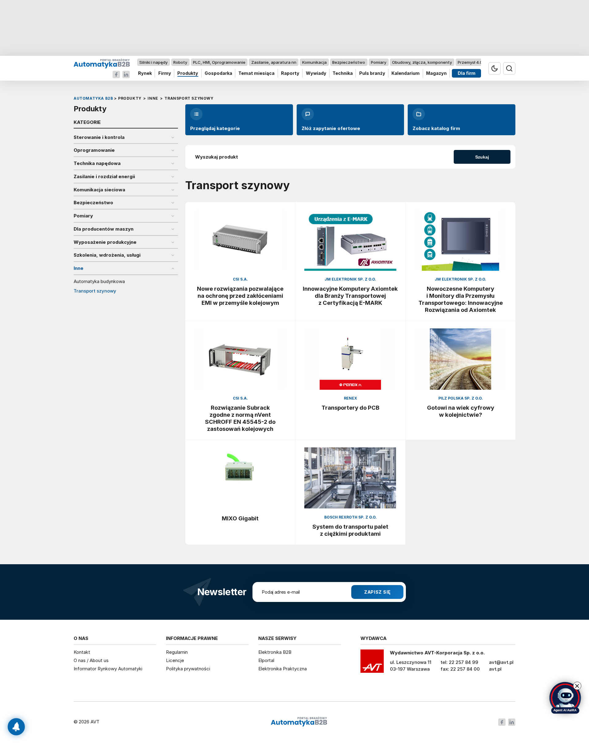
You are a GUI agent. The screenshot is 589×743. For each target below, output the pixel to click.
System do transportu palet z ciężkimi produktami (350, 530)
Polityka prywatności (188, 669)
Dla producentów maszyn (103, 229)
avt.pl (495, 669)
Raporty (290, 73)
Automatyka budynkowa (99, 281)
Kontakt (82, 652)
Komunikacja (314, 62)
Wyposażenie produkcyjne (105, 242)
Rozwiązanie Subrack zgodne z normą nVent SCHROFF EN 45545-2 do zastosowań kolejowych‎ (240, 418)
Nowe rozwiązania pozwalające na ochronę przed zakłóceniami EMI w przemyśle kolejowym (240, 295)
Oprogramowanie (94, 150)
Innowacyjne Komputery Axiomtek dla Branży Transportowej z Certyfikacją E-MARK (350, 295)
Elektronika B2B (274, 652)
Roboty (180, 62)
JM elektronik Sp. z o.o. (350, 279)
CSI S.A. (240, 279)
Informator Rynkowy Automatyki (108, 669)
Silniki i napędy (153, 62)
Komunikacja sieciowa (99, 190)
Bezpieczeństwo (348, 62)
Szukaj (482, 157)
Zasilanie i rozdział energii (104, 176)
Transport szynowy (95, 291)
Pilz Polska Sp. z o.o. (460, 398)
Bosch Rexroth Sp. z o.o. (350, 517)
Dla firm (466, 73)
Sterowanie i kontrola (99, 137)
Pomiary (378, 62)
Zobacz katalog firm (436, 128)
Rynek (145, 73)
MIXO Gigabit (240, 518)
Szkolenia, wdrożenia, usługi (107, 255)
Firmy (164, 73)
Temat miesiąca (256, 73)
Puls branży (372, 73)
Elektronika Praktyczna (282, 669)
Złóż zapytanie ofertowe (331, 128)
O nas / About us (91, 660)
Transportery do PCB (350, 407)
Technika (343, 73)
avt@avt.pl (501, 662)
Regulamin (177, 652)
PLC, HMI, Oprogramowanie (219, 62)
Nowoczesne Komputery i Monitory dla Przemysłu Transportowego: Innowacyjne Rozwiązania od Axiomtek (460, 299)
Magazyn (436, 73)
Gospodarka (218, 73)
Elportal (266, 660)
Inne (78, 268)
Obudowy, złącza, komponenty (422, 62)
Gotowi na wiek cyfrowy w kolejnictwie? (460, 411)
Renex (350, 398)
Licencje (175, 660)
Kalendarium (405, 73)
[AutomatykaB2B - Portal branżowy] (102, 63)
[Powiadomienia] (16, 726)
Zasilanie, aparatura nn (273, 62)
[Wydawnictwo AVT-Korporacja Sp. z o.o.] (372, 663)
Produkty (187, 73)
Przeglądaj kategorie (215, 128)
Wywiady (316, 73)
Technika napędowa (97, 163)
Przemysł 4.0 (470, 62)
